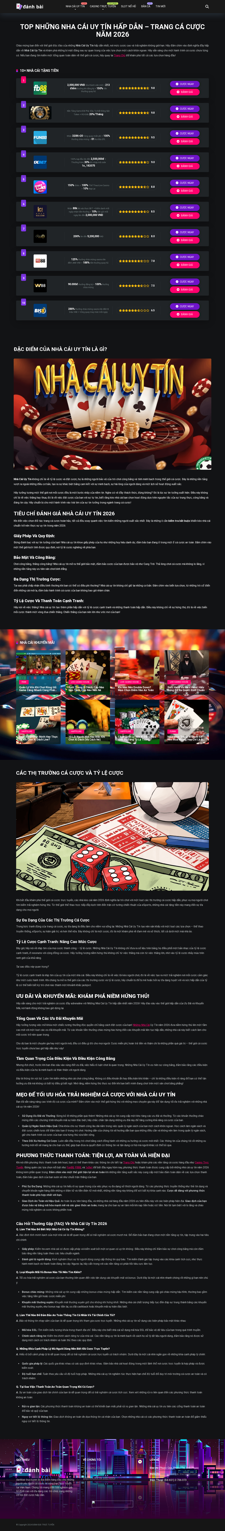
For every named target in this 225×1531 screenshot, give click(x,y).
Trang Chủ (119, 55)
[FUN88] (40, 143)
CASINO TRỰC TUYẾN (103, 6)
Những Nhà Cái (141, 1025)
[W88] (40, 291)
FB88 (78, 1167)
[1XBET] (40, 167)
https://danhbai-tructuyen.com (179, 1473)
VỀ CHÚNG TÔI (91, 1467)
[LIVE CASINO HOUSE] (40, 242)
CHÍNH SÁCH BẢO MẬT (97, 1473)
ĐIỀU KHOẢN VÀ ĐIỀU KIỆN (99, 1478)
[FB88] (40, 93)
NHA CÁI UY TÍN (75, 6)
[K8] (40, 217)
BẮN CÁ (145, 6)
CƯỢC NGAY (186, 84)
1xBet (89, 1167)
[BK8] (40, 316)
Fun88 (70, 1167)
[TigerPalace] (40, 118)
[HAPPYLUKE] (40, 192)
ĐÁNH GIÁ (186, 92)
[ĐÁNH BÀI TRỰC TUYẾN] (29, 5)
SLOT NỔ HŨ (128, 6)
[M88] (40, 266)
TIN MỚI (160, 6)
